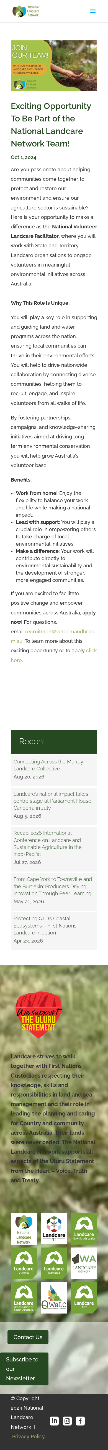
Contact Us (28, 1337)
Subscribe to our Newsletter (22, 1369)
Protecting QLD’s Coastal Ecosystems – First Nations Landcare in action (45, 925)
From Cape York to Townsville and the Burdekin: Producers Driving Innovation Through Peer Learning (53, 886)
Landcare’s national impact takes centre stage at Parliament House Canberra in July (52, 801)
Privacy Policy (28, 1436)
